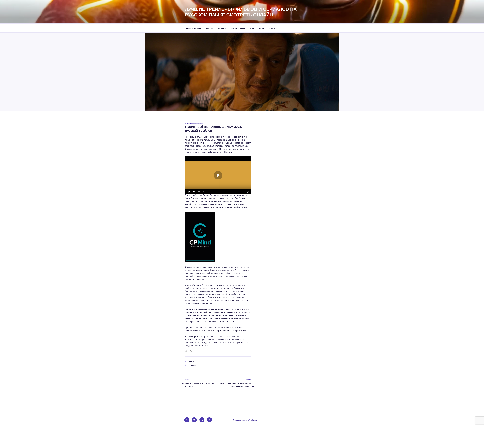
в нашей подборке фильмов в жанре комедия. (226, 330)
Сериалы (222, 28)
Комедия (192, 365)
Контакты (273, 28)
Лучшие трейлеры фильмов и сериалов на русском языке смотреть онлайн (241, 12)
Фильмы (209, 28)
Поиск (262, 28)
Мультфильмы (238, 28)
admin (200, 123)
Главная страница (193, 28)
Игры (252, 28)
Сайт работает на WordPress (245, 420)
